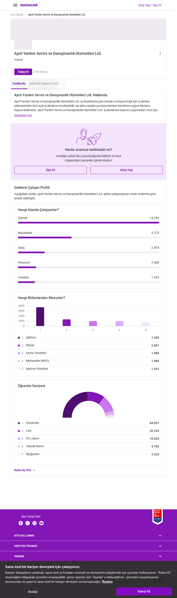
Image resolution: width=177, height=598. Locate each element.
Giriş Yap (126, 170)
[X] (27, 523)
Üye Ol (50, 170)
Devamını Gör (23, 115)
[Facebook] (21, 523)
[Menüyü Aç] (15, 5)
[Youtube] (41, 523)
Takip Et (23, 72)
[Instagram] (34, 523)
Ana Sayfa (17, 14)
